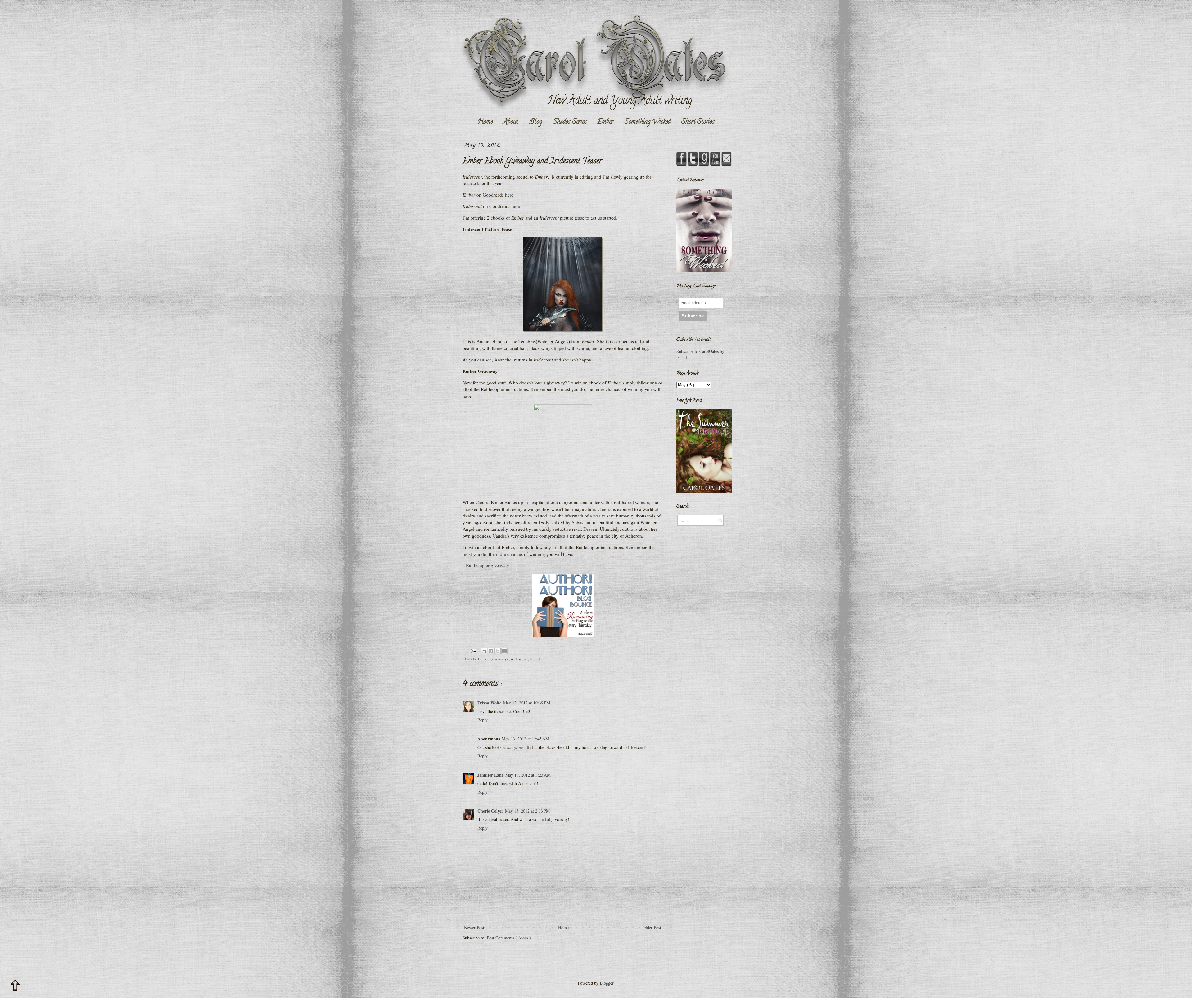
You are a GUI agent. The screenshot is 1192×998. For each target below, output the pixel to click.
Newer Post (474, 927)
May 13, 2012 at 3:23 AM (528, 775)
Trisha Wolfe (489, 702)
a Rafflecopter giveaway (486, 565)
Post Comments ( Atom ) (509, 938)
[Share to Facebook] (504, 651)
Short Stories (697, 122)
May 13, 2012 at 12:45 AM (525, 739)
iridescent (519, 659)
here (509, 195)
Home (485, 122)
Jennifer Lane (490, 775)
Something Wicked (647, 122)
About (510, 122)
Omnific (536, 659)
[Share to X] (497, 651)
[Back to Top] (15, 985)
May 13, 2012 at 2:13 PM (527, 811)
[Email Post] (473, 650)
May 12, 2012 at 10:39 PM (526, 703)
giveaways (500, 659)
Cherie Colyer (490, 811)
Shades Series (570, 122)
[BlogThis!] (491, 651)
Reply (482, 720)
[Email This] (484, 651)
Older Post (652, 927)
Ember (605, 122)
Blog (535, 122)
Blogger (606, 983)
